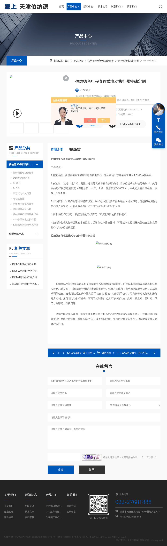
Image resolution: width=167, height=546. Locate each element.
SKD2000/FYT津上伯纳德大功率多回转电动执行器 (94, 352)
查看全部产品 (16, 233)
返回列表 (106, 352)
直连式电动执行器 (22, 193)
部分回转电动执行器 (128, 60)
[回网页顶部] (158, 120)
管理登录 (144, 540)
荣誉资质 (8, 517)
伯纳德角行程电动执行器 (25, 224)
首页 (61, 6)
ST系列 (17, 183)
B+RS (16, 188)
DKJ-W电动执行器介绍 (24, 270)
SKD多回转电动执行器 (24, 219)
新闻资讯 (29, 506)
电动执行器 (18, 198)
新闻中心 (88, 6)
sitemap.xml (156, 540)
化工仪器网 (133, 540)
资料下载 (29, 517)
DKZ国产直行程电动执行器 (54, 517)
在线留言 (75, 149)
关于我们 (132, 6)
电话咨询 (158, 132)
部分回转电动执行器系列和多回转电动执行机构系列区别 (26, 283)
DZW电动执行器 (21, 177)
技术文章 (103, 6)
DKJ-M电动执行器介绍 (24, 277)
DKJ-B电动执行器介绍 (24, 264)
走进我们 (8, 506)
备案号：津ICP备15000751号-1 (90, 536)
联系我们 (116, 6)
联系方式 (71, 506)
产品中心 (72, 6)
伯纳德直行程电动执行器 (25, 214)
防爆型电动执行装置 (23, 204)
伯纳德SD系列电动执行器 (101, 60)
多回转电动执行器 (22, 209)
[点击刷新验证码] (91, 457)
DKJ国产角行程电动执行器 (54, 511)
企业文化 (8, 511)
